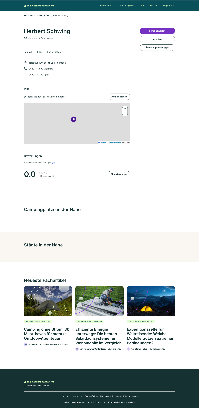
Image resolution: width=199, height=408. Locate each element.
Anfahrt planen (119, 96)
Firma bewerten (119, 174)
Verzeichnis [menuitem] (105, 5)
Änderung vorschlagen (157, 47)
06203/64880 (36, 68)
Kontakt (66, 396)
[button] (73, 119)
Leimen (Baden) (43, 15)
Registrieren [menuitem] (169, 5)
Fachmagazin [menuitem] (127, 5)
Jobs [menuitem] (141, 5)
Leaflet (103, 142)
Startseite (28, 15)
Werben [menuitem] (153, 5)
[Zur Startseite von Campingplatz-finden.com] (39, 5)
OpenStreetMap (115, 142)
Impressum (133, 396)
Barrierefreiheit (91, 396)
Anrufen (157, 39)
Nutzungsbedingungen (110, 396)
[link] (48, 316)
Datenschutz (77, 396)
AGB (125, 396)
